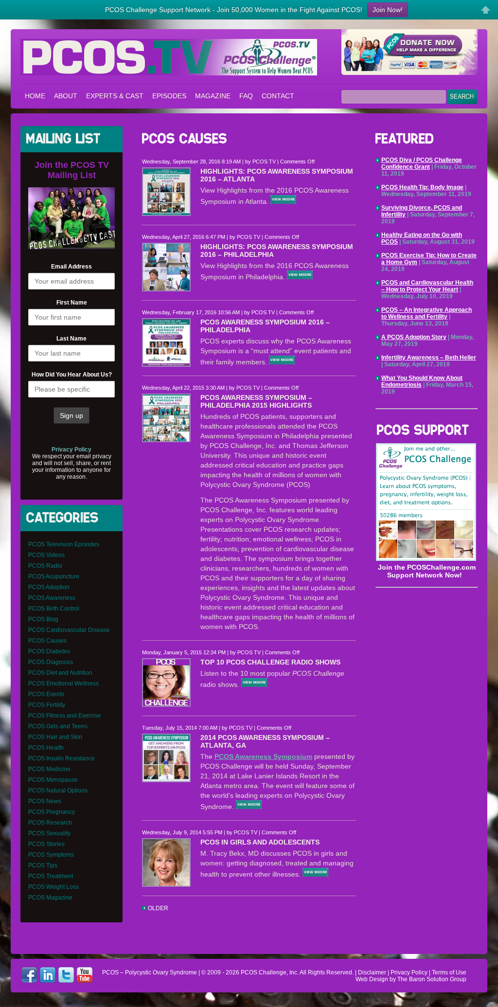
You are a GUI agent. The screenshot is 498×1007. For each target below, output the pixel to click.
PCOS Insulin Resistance (61, 758)
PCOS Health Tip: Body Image (422, 187)
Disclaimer (372, 972)
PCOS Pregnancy (51, 812)
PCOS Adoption (49, 587)
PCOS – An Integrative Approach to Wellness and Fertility (426, 313)
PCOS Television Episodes (63, 544)
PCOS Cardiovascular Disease (69, 630)
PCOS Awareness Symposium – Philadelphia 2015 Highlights (256, 401)
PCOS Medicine (49, 769)
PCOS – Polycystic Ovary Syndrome (168, 57)
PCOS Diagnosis (50, 662)
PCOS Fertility (46, 704)
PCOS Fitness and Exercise (64, 715)
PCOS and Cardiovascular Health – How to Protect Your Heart (427, 286)
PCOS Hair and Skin (55, 737)
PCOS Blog (43, 619)
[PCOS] (426, 559)
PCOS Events (46, 694)
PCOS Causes (47, 640)
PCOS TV (264, 161)
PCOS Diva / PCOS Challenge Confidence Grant (421, 163)
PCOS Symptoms (51, 854)
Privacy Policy (409, 972)
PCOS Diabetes (49, 651)
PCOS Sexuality (49, 833)
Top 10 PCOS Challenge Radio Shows (270, 662)
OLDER (157, 908)
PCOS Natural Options (58, 790)
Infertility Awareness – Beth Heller (428, 357)
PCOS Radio (45, 565)
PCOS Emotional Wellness (63, 683)
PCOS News (44, 801)
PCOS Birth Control (53, 608)
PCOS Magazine (50, 897)
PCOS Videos (46, 555)
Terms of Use (449, 972)
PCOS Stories (46, 844)
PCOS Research (50, 822)
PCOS (249, 972)
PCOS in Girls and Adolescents (260, 842)
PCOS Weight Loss (53, 886)
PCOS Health (46, 747)
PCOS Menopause (53, 779)
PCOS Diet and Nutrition (60, 672)
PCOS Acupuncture (53, 576)
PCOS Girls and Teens (58, 726)
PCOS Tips (42, 865)
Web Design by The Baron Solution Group (411, 979)
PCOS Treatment (50, 876)
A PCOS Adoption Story (413, 337)
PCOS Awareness (51, 597)
